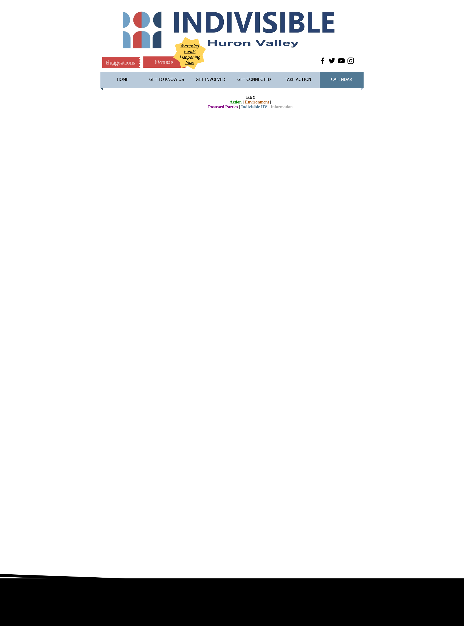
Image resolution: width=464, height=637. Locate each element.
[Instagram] (350, 60)
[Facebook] (322, 60)
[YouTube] (341, 60)
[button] (120, 62)
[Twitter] (332, 60)
